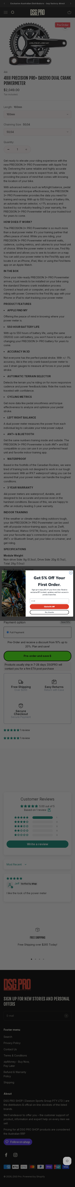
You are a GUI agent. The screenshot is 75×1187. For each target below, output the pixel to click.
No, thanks (49, 612)
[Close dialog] (70, 572)
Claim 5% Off (49, 606)
